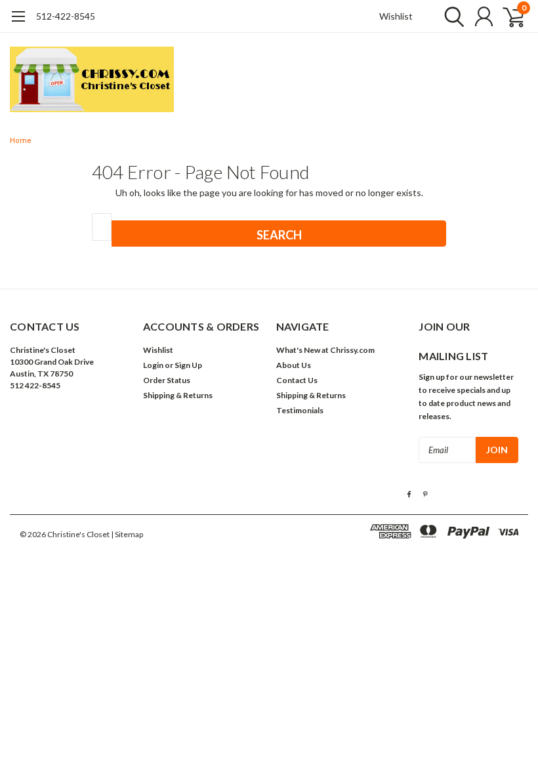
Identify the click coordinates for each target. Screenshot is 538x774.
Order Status (166, 380)
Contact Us (297, 380)
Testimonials (299, 410)
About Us (293, 365)
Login (153, 365)
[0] (508, 16)
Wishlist (396, 16)
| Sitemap (127, 534)
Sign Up (188, 365)
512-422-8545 (65, 16)
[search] (451, 16)
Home (20, 140)
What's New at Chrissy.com (325, 350)
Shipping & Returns (178, 395)
